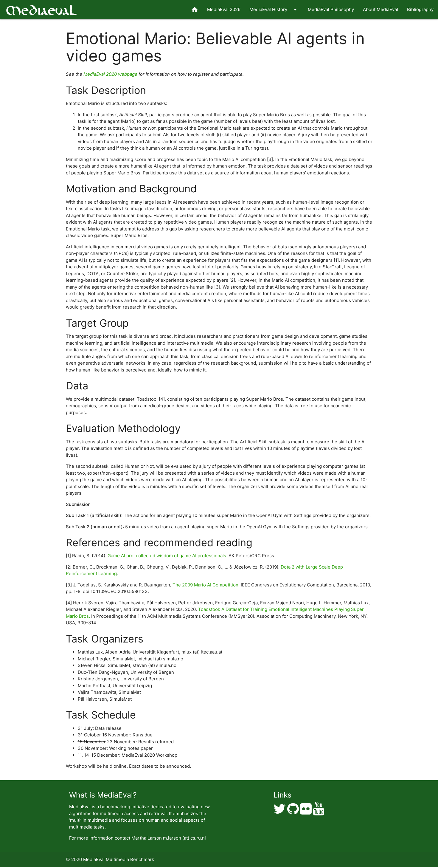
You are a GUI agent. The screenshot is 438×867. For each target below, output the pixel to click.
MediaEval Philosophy (331, 9)
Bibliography (420, 9)
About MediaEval (380, 9)
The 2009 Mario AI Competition (205, 585)
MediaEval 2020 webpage (110, 74)
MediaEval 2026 (223, 9)
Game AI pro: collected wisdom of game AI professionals (167, 555)
